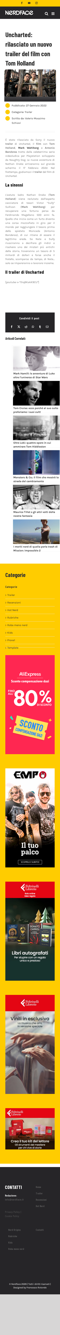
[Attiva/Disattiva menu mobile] (53, 13)
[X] (19, 327)
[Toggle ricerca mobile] (46, 13)
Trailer (28, 112)
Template (12, 647)
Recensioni (14, 602)
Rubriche (12, 617)
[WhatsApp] (33, 327)
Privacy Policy (12, 1211)
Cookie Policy (12, 1216)
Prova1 (11, 640)
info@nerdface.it (14, 1199)
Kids (10, 632)
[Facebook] (12, 327)
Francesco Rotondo (36, 1287)
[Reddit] (26, 327)
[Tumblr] (40, 327)
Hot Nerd (12, 610)
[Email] (47, 327)
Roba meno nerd (17, 625)
